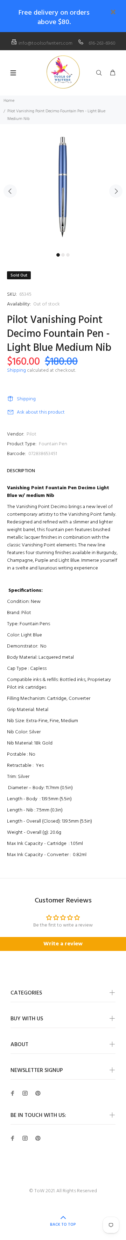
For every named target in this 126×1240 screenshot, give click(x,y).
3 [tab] (68, 255)
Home (9, 100)
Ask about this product (41, 412)
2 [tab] (63, 255)
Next (115, 191)
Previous (10, 191)
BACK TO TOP (63, 1224)
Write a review (63, 943)
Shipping (16, 370)
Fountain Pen (53, 444)
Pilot (31, 434)
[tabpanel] (63, 187)
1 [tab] (58, 255)
